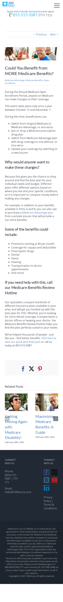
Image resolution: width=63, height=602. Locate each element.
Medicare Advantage (15, 80)
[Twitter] (54, 472)
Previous (41, 34)
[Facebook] (46, 472)
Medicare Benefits (34, 80)
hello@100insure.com (18, 492)
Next (53, 34)
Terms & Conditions (50, 506)
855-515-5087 (25, 14)
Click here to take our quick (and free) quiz (30, 339)
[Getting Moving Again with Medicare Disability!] (16, 395)
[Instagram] (46, 480)
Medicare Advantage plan (37, 212)
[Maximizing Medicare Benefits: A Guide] (46, 395)
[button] (7, 418)
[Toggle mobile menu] (57, 5)
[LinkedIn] (46, 488)
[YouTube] (54, 480)
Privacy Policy (48, 499)
